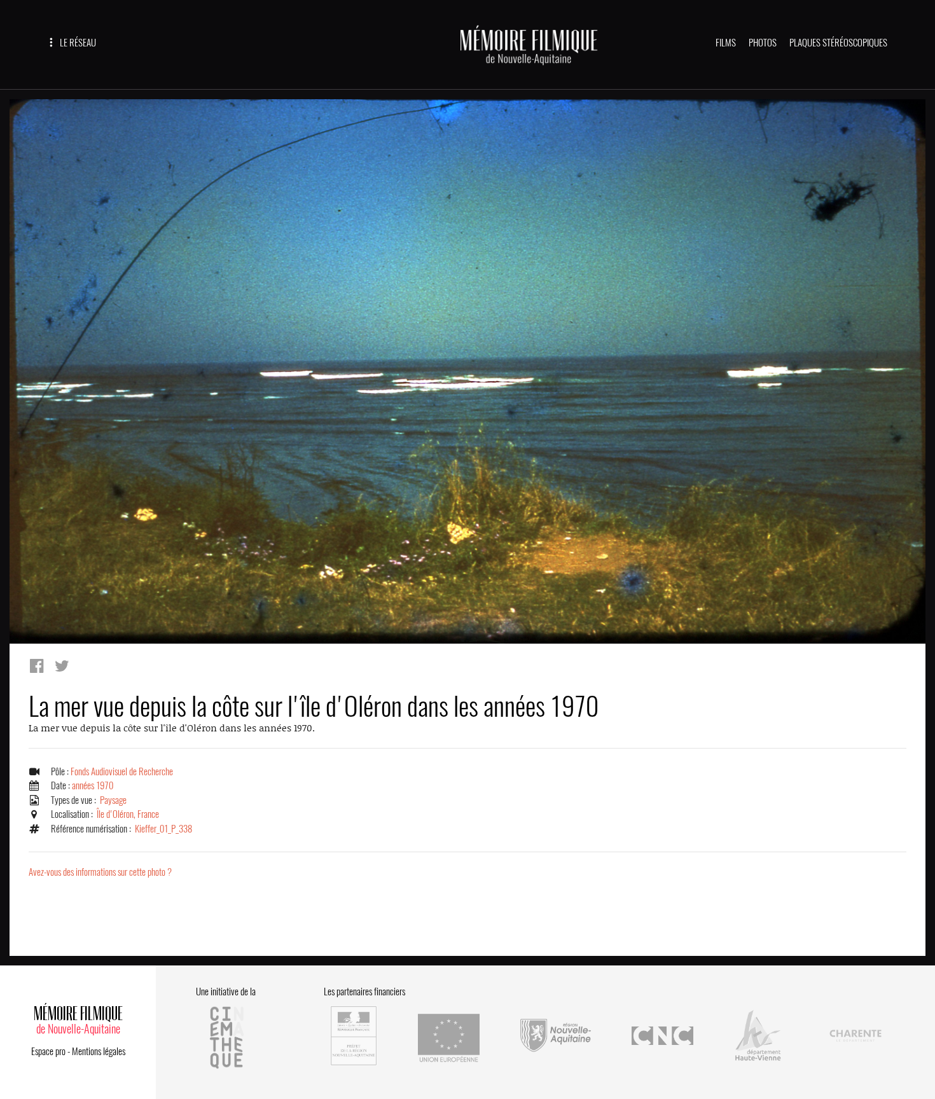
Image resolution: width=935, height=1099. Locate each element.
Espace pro (48, 1051)
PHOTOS (763, 42)
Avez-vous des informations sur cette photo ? (100, 872)
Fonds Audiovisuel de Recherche (122, 771)
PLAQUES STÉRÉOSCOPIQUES (838, 42)
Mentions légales (98, 1051)
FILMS (726, 42)
